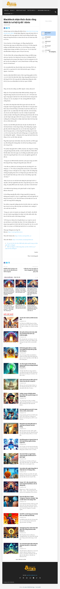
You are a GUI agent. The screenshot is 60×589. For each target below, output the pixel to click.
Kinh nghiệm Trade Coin (43, 10)
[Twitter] (6, 28)
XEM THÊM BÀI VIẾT (20, 559)
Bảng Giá (6, 10)
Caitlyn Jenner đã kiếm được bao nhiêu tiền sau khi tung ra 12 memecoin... (29, 395)
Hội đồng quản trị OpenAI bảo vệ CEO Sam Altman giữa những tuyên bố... (29, 441)
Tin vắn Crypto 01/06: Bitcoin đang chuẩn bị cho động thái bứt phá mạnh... (29, 365)
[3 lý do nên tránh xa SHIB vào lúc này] (11, 322)
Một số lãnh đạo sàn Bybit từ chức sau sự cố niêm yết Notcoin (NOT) (21, 307)
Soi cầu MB (38, 587)
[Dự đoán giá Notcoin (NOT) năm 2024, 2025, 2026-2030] (11, 414)
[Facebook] (4, 28)
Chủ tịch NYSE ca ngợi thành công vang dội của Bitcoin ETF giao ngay (28, 455)
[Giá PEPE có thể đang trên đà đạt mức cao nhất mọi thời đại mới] (11, 518)
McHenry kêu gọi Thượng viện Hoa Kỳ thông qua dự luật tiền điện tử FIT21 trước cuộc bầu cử (32, 308)
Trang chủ (5, 16)
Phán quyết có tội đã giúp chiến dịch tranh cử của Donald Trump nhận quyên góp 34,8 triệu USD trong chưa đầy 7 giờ (32, 291)
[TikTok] (37, 578)
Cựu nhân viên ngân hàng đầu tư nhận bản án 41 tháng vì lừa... (29, 469)
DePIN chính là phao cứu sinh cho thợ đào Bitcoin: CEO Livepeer (10, 270)
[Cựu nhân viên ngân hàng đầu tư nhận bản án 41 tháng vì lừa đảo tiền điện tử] (11, 473)
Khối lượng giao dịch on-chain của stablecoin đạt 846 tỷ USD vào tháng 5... (28, 349)
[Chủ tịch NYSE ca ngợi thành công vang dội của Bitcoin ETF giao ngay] (11, 458)
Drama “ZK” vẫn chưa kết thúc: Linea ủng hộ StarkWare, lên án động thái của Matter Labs (21, 290)
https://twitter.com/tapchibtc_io (23, 236)
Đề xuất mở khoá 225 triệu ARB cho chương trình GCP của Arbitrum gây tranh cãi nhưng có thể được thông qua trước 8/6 (9, 291)
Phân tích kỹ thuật (21, 10)
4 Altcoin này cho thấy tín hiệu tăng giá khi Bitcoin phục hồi (31, 270)
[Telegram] (9, 28)
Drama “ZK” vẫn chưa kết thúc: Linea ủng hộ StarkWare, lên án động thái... (28, 483)
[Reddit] (30, 578)
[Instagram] (23, 578)
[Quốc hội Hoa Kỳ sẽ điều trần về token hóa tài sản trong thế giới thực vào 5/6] (11, 384)
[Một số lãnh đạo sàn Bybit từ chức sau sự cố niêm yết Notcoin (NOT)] (21, 301)
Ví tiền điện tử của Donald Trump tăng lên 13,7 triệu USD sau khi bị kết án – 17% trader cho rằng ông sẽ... (9, 308)
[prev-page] (35, 277)
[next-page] (37, 277)
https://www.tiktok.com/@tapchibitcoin (23, 239)
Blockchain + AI (8, 13)
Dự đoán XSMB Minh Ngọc (29, 587)
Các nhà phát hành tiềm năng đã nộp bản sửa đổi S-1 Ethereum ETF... (29, 545)
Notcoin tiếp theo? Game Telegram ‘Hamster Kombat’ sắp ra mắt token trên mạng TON (29, 498)
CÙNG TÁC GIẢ (17, 277)
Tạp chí (11, 10)
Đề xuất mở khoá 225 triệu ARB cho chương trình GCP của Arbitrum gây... (28, 333)
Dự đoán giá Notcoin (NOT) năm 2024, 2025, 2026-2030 (28, 410)
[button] (55, 12)
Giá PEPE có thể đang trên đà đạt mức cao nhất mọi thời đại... (29, 514)
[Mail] (26, 578)
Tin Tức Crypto (31, 10)
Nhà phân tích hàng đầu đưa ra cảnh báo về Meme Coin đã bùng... (28, 425)
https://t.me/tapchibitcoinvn (15, 232)
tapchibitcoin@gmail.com (31, 575)
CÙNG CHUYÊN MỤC (8, 277)
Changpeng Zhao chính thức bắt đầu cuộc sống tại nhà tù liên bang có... (29, 529)
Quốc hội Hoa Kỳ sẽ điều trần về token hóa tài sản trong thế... (28, 380)
